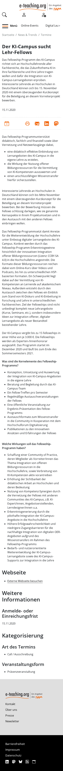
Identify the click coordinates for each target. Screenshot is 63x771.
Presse (9, 715)
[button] (6, 26)
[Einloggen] (24, 14)
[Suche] (4, 14)
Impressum (12, 750)
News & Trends (27, 35)
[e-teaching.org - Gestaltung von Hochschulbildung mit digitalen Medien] (40, 5)
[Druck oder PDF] (27, 123)
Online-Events (29, 25)
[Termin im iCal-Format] (7, 123)
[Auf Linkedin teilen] (46, 123)
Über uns (11, 710)
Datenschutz (13, 755)
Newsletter (12, 721)
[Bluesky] (21, 761)
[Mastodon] (14, 761)
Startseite (8, 35)
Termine (46, 35)
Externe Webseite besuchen (25, 581)
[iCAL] (34, 761)
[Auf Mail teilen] (37, 123)
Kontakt (10, 704)
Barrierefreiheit (15, 744)
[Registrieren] (43, 14)
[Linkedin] (7, 761)
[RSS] (28, 761)
